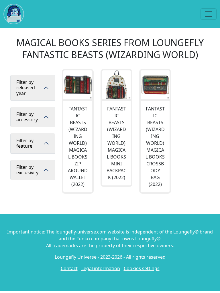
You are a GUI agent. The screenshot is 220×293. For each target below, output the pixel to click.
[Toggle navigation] (209, 14)
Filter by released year (25, 87)
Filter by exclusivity (27, 170)
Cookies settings (142, 268)
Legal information (100, 268)
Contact (69, 268)
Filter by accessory (27, 117)
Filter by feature (25, 143)
